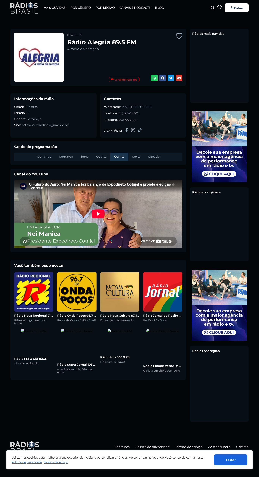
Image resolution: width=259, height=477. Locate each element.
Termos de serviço (56, 462)
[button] (212, 8)
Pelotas (32, 107)
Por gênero (80, 7)
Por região (105, 7)
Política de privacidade (27, 462)
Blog (159, 7)
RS (28, 113)
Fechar (231, 460)
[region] (129, 459)
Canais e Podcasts (135, 7)
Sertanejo (34, 119)
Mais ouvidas (54, 7)
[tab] (44, 157)
